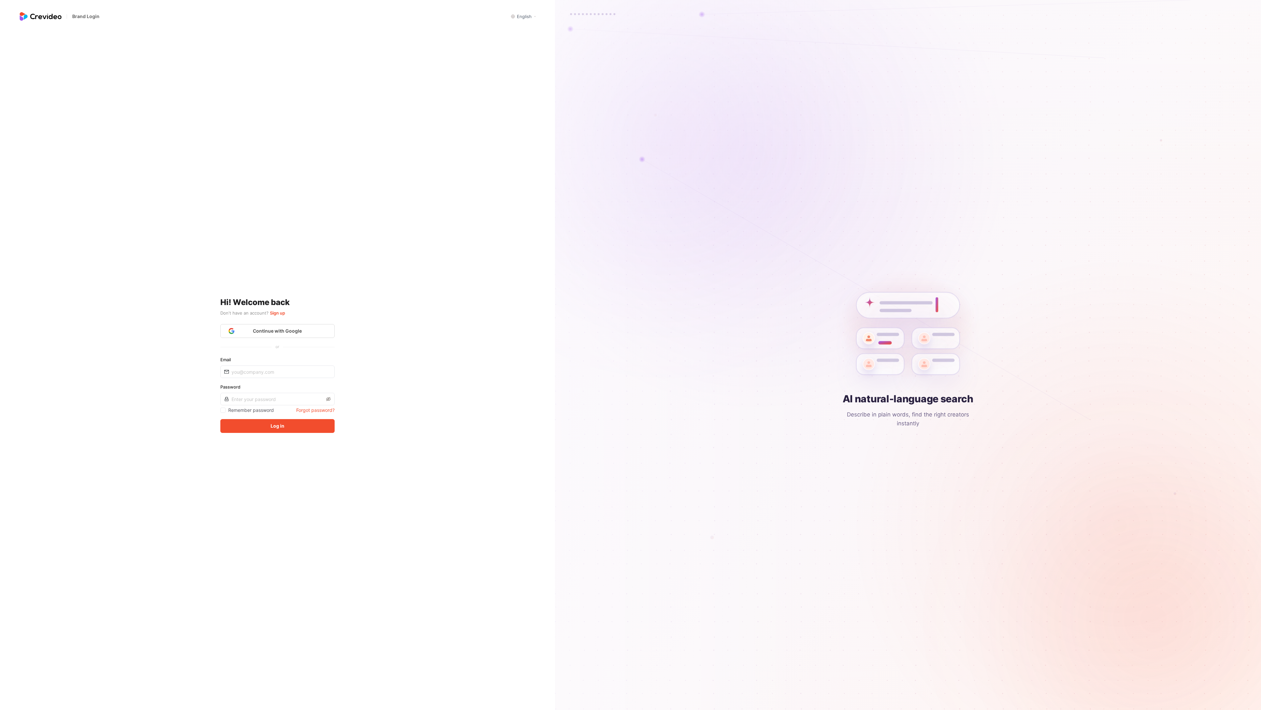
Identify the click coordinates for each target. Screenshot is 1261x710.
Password (230, 387)
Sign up (277, 313)
